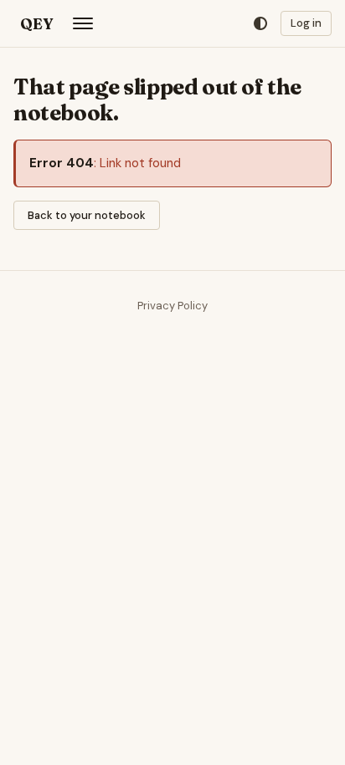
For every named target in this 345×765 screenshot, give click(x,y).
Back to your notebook (87, 215)
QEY (36, 23)
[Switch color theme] (260, 24)
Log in (306, 23)
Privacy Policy (172, 305)
